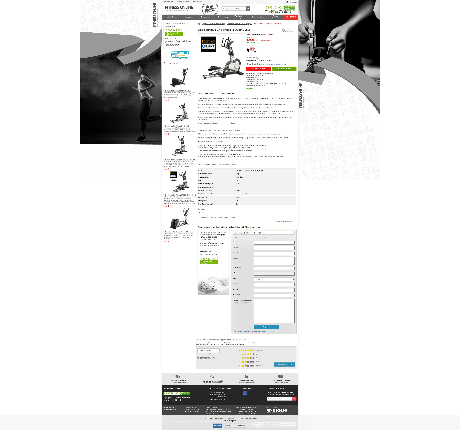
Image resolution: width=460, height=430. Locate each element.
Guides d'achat (196, 2)
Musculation (205, 17)
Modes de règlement (170, 409)
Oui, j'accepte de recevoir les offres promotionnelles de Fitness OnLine (254, 331)
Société (235, 253)
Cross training (223, 17)
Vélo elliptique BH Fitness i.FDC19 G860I (267, 24)
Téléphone (236, 289)
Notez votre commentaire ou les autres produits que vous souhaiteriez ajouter (242, 302)
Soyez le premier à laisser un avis (275, 64)
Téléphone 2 (237, 295)
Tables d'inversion (275, 17)
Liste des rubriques (169, 2)
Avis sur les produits (183, 2)
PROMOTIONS (291, 17)
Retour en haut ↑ (271, 407)
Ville (234, 273)
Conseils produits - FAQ (192, 409)
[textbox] (274, 268)
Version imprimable (289, 30)
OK (294, 399)
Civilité (235, 237)
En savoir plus (230, 421)
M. (265, 237)
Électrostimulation (258, 17)
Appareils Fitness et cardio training (213, 24)
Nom (234, 242)
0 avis (262, 64)
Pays (234, 278)
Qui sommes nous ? (170, 407)
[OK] (248, 8)
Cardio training (170, 17)
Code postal (237, 267)
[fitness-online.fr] (189, 8)
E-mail (235, 284)
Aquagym (188, 17)
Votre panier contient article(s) (274, 2)
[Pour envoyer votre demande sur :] (284, 69)
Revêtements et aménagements (240, 17)
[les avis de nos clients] (180, 55)
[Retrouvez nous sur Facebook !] (245, 393)
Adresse (235, 258)
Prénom (235, 247)
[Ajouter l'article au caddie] (258, 69)
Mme (257, 237)
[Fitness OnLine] (199, 23)
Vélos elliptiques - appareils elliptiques (239, 24)
